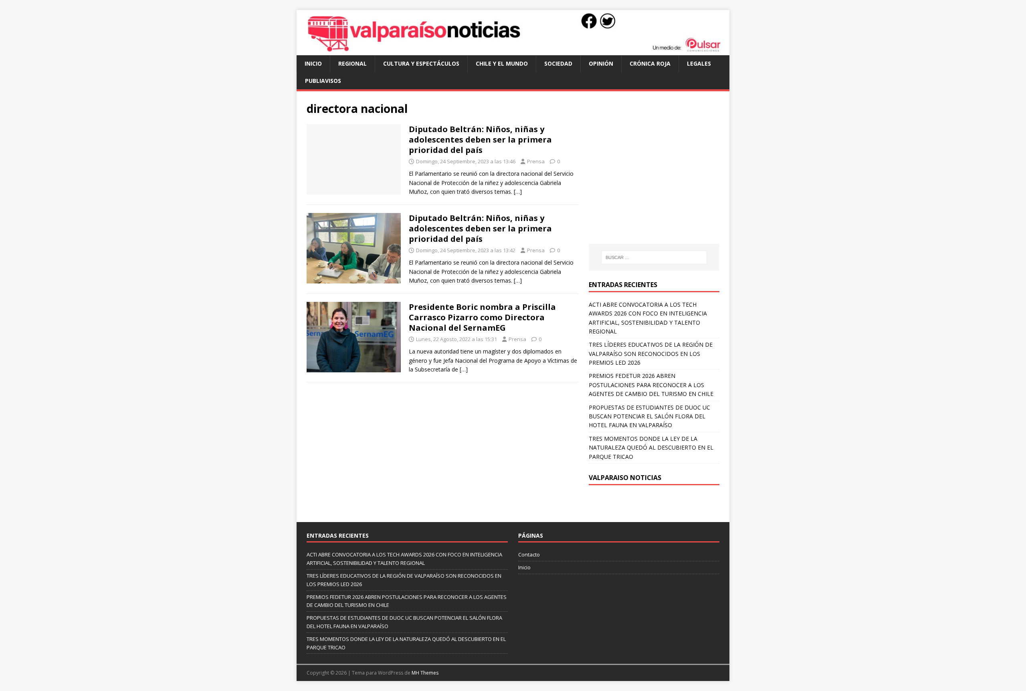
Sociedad (558, 63)
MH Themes (425, 672)
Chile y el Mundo (502, 63)
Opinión (601, 63)
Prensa (536, 161)
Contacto (529, 554)
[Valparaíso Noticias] (513, 50)
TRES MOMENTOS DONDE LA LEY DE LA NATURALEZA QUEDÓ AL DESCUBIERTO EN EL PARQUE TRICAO (651, 447)
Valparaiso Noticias (625, 477)
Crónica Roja (650, 63)
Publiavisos (323, 80)
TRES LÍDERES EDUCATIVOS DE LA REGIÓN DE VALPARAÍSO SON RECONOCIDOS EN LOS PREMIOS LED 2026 (651, 353)
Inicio (313, 63)
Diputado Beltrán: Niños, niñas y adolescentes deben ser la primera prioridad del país (480, 139)
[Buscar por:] (654, 257)
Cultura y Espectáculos (421, 63)
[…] (518, 191)
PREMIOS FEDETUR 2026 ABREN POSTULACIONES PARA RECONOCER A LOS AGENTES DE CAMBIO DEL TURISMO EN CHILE (651, 385)
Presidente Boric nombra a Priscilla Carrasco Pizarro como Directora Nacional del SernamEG (482, 317)
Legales (699, 63)
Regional (352, 63)
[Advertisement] (656, 175)
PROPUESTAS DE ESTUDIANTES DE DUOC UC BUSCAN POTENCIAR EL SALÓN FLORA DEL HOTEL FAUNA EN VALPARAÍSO (649, 416)
